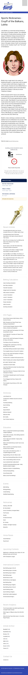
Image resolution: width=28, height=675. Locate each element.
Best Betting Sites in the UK (9, 587)
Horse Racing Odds (7, 473)
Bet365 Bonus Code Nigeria (9, 580)
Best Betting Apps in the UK (9, 568)
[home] (8, 6)
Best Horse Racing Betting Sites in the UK (12, 457)
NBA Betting (6, 487)
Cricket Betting (6, 491)
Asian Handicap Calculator (9, 283)
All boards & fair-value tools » (8, 198)
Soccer (4, 646)
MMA (4, 641)
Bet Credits (5, 417)
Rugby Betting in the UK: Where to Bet (11, 454)
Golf (4, 638)
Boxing (4, 634)
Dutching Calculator (7, 306)
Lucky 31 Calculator (7, 297)
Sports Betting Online (8, 589)
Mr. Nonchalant (6, 508)
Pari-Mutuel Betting (7, 402)
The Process (6, 512)
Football (5, 636)
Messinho (5, 527)
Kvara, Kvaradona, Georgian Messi (11, 510)
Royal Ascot (6, 541)
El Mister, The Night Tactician (9, 524)
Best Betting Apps (7, 575)
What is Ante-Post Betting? (9, 475)
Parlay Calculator (7, 302)
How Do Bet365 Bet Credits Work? (11, 462)
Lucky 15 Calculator (7, 299)
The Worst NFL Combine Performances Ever (13, 357)
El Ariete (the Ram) (7, 517)
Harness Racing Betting (8, 470)
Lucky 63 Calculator (7, 295)
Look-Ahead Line (7, 396)
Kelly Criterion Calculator (9, 292)
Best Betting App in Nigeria (9, 584)
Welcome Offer (6, 414)
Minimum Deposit (7, 412)
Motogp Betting (6, 489)
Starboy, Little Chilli (7, 505)
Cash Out (5, 407)
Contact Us (5, 659)
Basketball (5, 631)
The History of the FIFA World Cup (11, 342)
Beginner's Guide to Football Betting (11, 468)
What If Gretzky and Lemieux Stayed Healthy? (13, 360)
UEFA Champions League (9, 556)
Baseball (5, 629)
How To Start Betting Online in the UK (11, 459)
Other (4, 643)
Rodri (4, 520)
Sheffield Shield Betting (8, 494)
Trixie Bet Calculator (7, 287)
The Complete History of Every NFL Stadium (13, 351)
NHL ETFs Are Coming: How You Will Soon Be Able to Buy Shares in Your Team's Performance (13, 242)
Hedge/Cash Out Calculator (9, 290)
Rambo (5, 515)
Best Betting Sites (7, 582)
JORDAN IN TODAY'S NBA (9, 364)
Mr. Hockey (5, 522)
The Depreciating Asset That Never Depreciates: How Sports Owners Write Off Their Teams (13, 236)
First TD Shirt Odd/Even (8, 419)
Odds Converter (6, 304)
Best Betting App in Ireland (9, 572)
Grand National (6, 538)
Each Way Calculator (8, 285)
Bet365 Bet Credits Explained (10, 594)
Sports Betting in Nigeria (8, 591)
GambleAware (19, 154)
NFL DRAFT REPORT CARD (9, 362)
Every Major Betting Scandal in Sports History (13, 348)
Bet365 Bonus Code (7, 577)
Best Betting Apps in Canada (9, 570)
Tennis (4, 648)
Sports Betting (6, 405)
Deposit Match (6, 409)
